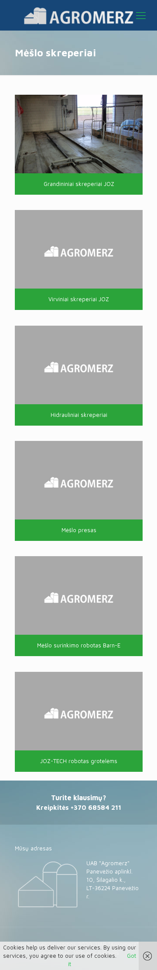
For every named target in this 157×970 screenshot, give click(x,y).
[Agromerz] (78, 15)
